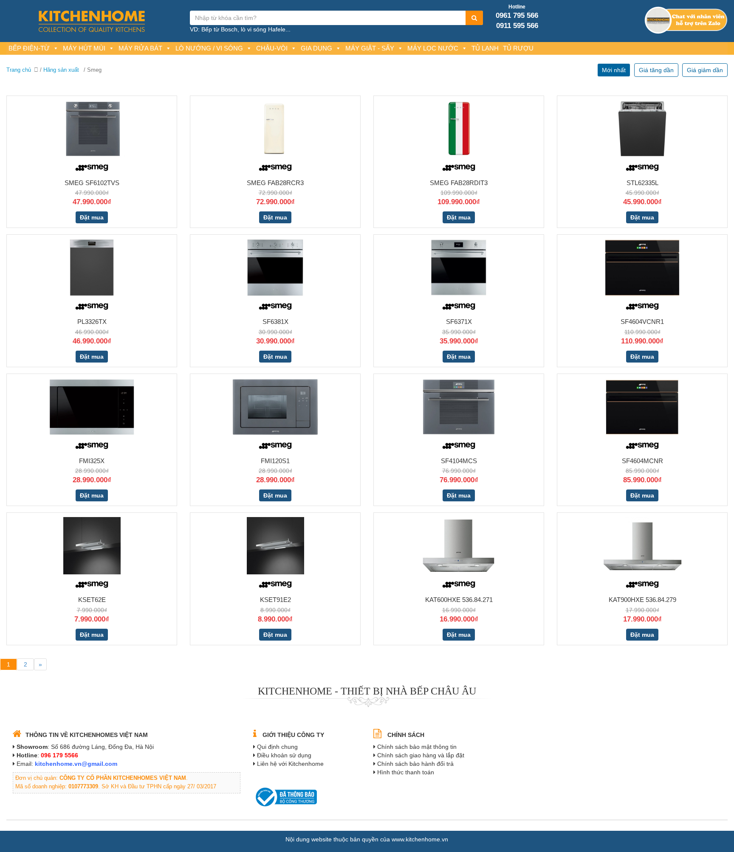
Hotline (516, 7)
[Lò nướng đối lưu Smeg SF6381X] (275, 267)
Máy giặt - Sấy (369, 48)
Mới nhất (614, 70)
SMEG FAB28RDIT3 (459, 182)
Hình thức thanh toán (405, 772)
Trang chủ (18, 70)
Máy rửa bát (140, 48)
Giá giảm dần (705, 70)
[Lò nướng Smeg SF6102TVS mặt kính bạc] (92, 128)
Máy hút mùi (84, 48)
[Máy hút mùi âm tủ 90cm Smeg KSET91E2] (275, 545)
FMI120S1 (275, 460)
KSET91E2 (275, 599)
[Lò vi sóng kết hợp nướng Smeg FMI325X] (92, 406)
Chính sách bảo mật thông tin (417, 746)
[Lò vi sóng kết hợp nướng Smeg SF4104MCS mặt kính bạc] (459, 406)
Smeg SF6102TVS (92, 182)
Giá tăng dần (656, 70)
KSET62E (92, 599)
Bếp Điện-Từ (29, 48)
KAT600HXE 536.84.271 (459, 599)
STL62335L (642, 182)
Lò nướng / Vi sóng (209, 48)
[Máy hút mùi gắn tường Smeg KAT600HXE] (459, 545)
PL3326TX (92, 321)
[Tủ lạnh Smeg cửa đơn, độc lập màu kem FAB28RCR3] (275, 128)
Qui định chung (277, 746)
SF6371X (459, 321)
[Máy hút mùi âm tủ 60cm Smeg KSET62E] (92, 545)
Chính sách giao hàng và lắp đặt (420, 755)
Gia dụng (316, 48)
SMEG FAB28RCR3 (275, 182)
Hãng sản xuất (61, 70)
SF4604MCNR (642, 460)
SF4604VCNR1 (642, 321)
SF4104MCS (459, 460)
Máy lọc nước (432, 48)
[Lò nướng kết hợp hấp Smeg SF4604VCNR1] (642, 267)
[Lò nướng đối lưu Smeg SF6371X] (459, 267)
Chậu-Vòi (272, 48)
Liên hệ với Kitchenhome (290, 763)
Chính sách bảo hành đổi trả (415, 763)
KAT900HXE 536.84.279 (642, 599)
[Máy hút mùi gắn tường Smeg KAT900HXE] (642, 545)
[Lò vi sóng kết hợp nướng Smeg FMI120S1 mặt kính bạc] (275, 406)
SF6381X (275, 321)
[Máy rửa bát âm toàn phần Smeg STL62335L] (642, 128)
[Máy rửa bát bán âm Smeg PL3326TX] (91, 267)
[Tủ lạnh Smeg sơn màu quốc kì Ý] (459, 128)
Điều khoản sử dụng (284, 755)
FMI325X (91, 460)
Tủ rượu (518, 48)
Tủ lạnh (485, 48)
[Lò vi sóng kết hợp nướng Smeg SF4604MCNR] (642, 406)
